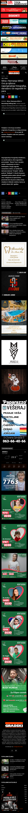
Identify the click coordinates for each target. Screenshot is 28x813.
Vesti (7, 76)
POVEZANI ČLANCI (6, 213)
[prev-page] (2, 239)
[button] (2, 73)
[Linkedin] (16, 96)
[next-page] (5, 239)
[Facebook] (2, 96)
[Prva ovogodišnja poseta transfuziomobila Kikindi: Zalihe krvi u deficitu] (5, 225)
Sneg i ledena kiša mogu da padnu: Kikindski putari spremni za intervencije (21, 203)
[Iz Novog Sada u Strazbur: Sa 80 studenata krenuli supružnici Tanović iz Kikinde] (5, 775)
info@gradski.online (9, 132)
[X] (6, 96)
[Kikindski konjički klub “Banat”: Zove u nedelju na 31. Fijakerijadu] (5, 218)
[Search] (26, 73)
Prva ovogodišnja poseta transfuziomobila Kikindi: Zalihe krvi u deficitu (17, 225)
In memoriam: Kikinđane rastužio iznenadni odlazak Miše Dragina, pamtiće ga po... (17, 768)
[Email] (19, 96)
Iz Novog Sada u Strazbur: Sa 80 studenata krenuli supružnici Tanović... (17, 775)
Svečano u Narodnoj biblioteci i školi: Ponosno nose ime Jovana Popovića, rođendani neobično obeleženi (7, 205)
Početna (3, 76)
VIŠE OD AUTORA (16, 213)
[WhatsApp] (12, 96)
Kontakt (21, 808)
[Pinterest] (9, 96)
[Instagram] (16, 750)
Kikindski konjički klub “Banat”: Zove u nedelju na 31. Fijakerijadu (17, 218)
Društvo (6, 78)
